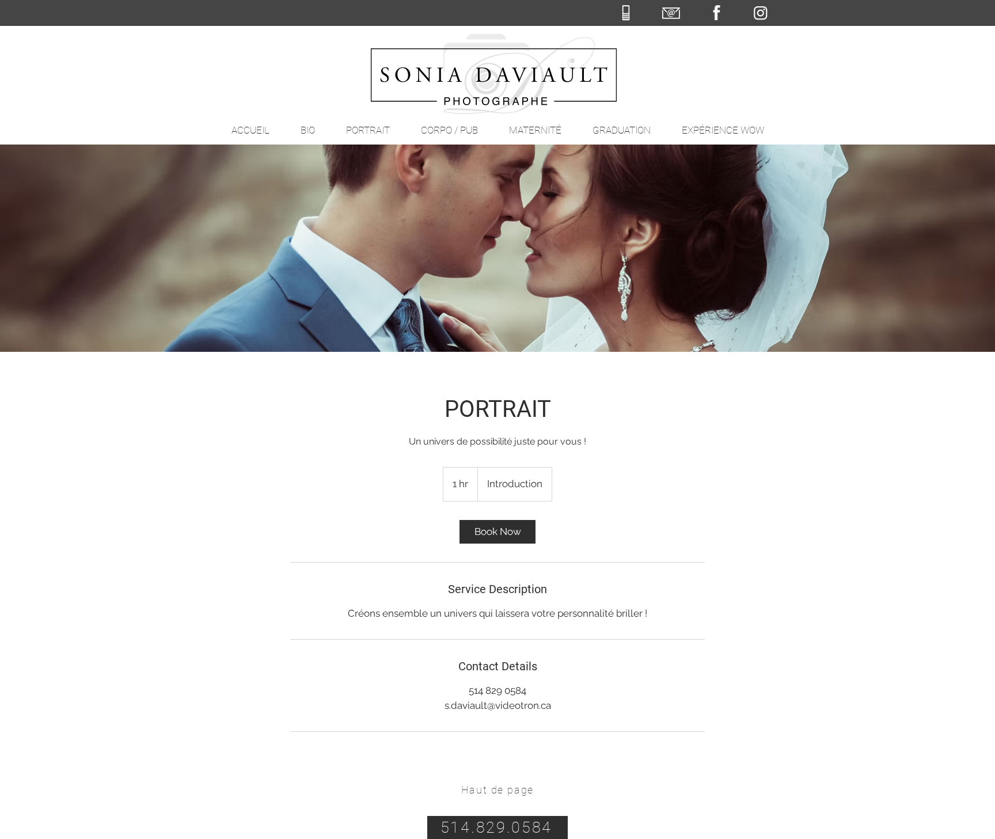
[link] (497, 532)
